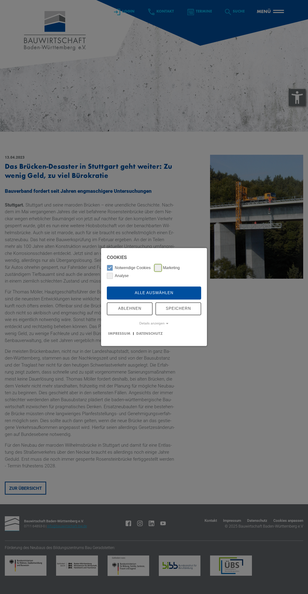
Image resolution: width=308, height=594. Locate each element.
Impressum (119, 334)
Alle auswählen (154, 293)
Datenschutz (149, 334)
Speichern (178, 309)
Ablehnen (129, 309)
